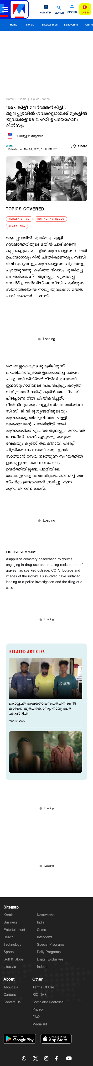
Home (13, 25)
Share (82, 146)
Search (59, 12)
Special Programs (50, 944)
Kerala (30, 25)
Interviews (44, 937)
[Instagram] (46, 1058)
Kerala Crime (19, 219)
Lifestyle (10, 966)
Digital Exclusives (50, 959)
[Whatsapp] (24, 1058)
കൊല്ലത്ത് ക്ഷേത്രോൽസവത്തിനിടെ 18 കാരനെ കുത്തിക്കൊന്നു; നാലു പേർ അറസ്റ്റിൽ (42, 708)
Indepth (42, 966)
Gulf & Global (14, 959)
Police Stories (40, 99)
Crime (22, 99)
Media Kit (39, 1024)
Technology (12, 944)
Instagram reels (50, 219)
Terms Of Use (43, 987)
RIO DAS (39, 994)
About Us (11, 987)
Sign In (72, 12)
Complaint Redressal (48, 1002)
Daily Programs (49, 952)
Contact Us (12, 1002)
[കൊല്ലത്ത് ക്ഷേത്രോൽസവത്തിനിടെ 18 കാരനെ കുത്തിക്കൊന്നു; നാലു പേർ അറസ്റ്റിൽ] (45, 678)
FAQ (36, 1016)
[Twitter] (35, 1058)
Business (10, 922)
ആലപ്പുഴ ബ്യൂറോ (29, 135)
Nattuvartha (71, 25)
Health (8, 937)
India (40, 922)
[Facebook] (57, 1058)
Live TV (85, 12)
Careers (10, 994)
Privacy (38, 1009)
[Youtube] (69, 1058)
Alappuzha (17, 226)
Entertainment (49, 25)
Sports (9, 952)
